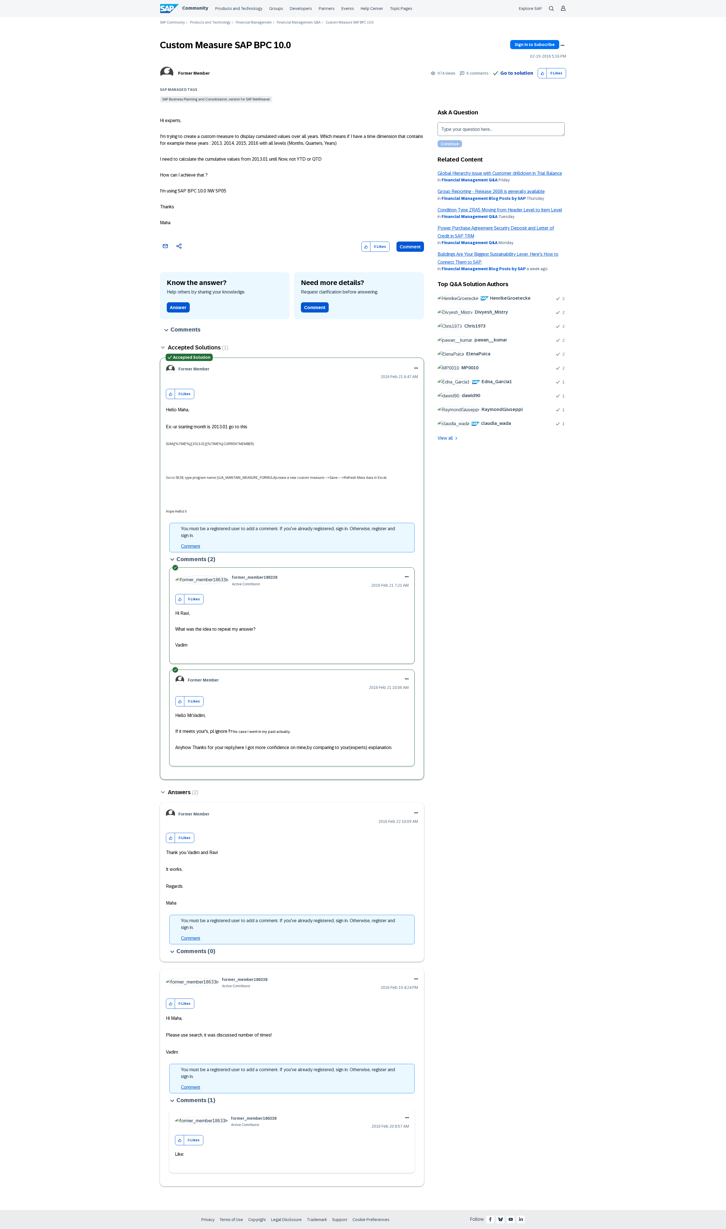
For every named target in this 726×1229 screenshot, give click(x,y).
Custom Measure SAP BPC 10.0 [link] (349, 22)
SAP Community (172, 22)
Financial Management (254, 22)
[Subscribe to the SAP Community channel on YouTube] (510, 1219)
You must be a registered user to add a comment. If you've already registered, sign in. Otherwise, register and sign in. (288, 532)
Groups (276, 8)
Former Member (194, 73)
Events (347, 8)
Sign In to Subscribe (535, 44)
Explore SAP (530, 8)
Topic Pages (401, 8)
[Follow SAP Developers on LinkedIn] (521, 1219)
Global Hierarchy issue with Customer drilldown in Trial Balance (500, 173)
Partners (327, 8)
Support (339, 1219)
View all (445, 438)
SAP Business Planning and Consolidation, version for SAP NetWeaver (216, 99)
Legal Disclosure (286, 1219)
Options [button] (562, 45)
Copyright (257, 1219)
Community (195, 8)
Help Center (372, 8)
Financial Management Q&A (298, 22)
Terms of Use (231, 1219)
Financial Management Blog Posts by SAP (484, 198)
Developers (301, 8)
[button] (542, 73)
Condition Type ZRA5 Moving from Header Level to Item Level (500, 209)
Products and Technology (238, 8)
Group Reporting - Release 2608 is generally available (491, 191)
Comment (410, 246)
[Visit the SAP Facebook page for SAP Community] (490, 1219)
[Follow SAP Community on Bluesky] (500, 1219)
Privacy (207, 1219)
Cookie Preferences (371, 1219)
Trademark (317, 1219)
